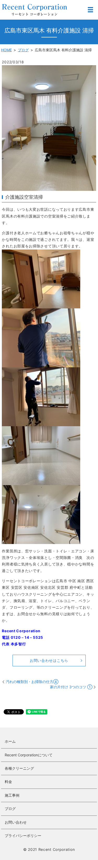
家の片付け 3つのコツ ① (71, 687)
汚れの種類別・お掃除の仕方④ (32, 681)
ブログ (23, 50)
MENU (90, 9)
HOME (6, 50)
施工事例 (12, 795)
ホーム (10, 741)
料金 (8, 781)
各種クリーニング (19, 768)
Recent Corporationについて (29, 755)
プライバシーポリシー (23, 835)
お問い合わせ (16, 822)
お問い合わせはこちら (49, 660)
